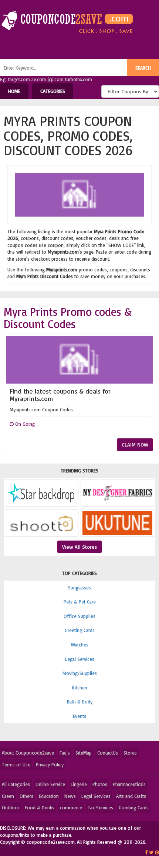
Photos (99, 784)
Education (49, 796)
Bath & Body (79, 702)
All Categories (16, 784)
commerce (71, 807)
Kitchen (79, 688)
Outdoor (10, 807)
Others (26, 796)
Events (79, 716)
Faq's (65, 753)
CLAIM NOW (135, 444)
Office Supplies (79, 616)
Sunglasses (79, 588)
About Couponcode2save (28, 753)
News (70, 796)
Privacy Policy (50, 765)
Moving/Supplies (79, 673)
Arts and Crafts (131, 796)
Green (8, 796)
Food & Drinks (39, 807)
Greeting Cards (80, 630)
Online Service (50, 784)
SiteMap (83, 753)
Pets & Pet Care (80, 602)
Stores (130, 753)
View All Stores (79, 547)
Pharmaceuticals (129, 784)
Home (14, 91)
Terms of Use (16, 765)
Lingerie (79, 784)
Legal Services (79, 659)
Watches (79, 645)
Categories (52, 91)
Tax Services (100, 807)
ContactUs (107, 753)
